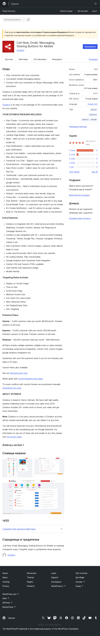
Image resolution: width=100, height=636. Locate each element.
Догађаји (80, 577)
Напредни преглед (78, 126)
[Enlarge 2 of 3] (61, 461)
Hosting (5, 582)
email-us (85, 119)
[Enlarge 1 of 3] (29, 461)
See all (95, 172)
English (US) (93, 104)
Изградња (57, 59)
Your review (74, 172)
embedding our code (11, 388)
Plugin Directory (8, 11)
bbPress (7, 602)
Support (54, 577)
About (5, 573)
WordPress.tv (58, 586)
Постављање (39, 59)
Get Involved (81, 573)
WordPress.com (10, 594)
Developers (56, 582)
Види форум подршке (79, 195)
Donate (80, 582)
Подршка (93, 59)
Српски (11, 618)
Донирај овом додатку (80, 218)
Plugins (30, 582)
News (5, 577)
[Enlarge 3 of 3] (61, 482)
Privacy (5, 586)
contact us (93, 115)
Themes (30, 577)
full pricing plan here (18, 373)
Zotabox (20, 50)
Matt (5, 598)
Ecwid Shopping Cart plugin (30, 378)
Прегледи (23, 59)
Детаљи (9, 59)
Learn (53, 573)
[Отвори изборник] (96, 3)
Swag (79, 586)
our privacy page (14, 437)
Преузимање (90, 47)
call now (94, 110)
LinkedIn (93, 119)
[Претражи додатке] (28, 19)
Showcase (31, 573)
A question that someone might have (18, 529)
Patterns (31, 586)
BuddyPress (9, 607)
